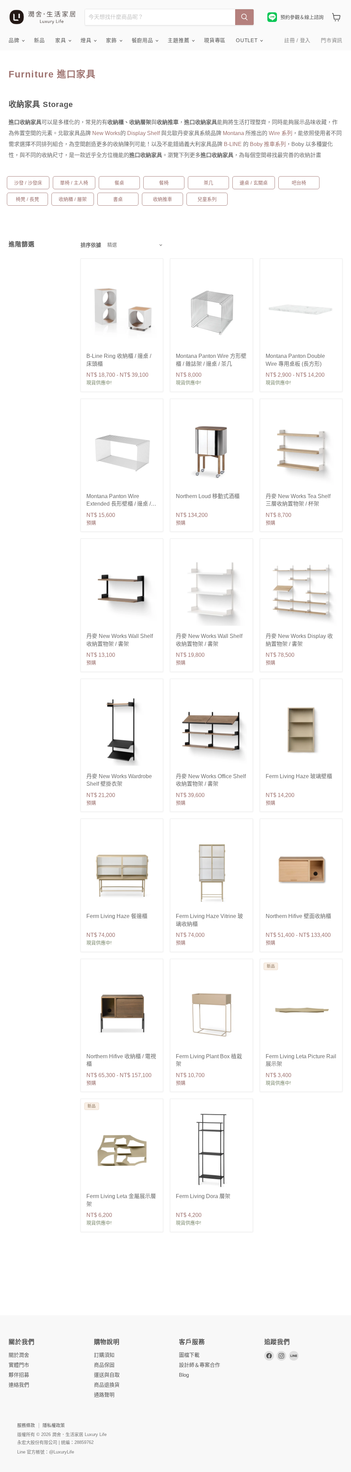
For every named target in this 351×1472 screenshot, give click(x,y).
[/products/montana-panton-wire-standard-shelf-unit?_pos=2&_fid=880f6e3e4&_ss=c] (211, 310)
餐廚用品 (143, 40)
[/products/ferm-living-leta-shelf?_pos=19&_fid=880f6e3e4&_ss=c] (121, 1150)
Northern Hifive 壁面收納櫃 (298, 916)
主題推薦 (179, 40)
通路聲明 (104, 1395)
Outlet (247, 40)
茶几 (208, 182)
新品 (39, 40)
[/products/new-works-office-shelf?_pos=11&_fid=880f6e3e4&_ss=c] (211, 730)
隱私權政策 (54, 1425)
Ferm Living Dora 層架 (203, 1196)
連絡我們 (19, 1385)
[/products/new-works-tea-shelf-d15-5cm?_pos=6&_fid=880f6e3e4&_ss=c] (301, 450)
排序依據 (91, 245)
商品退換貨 (107, 1385)
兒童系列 (207, 199)
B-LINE (233, 144)
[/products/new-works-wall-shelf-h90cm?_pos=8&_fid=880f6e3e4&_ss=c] (211, 590)
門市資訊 (331, 40)
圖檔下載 (189, 1355)
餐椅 (164, 182)
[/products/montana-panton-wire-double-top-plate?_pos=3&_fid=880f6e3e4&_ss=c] (301, 310)
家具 (61, 40)
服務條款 (26, 1425)
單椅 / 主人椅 (74, 182)
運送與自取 (107, 1375)
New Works (106, 133)
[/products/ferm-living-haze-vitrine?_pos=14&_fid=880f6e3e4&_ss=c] (211, 870)
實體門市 (19, 1365)
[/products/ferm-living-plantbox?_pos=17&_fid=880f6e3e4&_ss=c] (211, 1010)
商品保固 (104, 1365)
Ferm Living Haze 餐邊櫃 (116, 916)
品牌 (15, 40)
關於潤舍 (19, 1355)
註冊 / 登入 (297, 40)
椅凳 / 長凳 (27, 199)
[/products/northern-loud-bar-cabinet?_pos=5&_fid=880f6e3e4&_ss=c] (211, 450)
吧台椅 (299, 182)
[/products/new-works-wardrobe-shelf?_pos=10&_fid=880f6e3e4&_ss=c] (121, 730)
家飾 (112, 40)
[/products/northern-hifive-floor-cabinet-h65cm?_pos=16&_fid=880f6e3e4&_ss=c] (121, 1010)
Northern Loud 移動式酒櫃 (208, 496)
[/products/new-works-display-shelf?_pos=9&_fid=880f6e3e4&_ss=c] (301, 590)
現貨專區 (215, 40)
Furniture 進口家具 (52, 74)
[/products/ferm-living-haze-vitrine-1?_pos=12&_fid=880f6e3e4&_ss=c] (301, 730)
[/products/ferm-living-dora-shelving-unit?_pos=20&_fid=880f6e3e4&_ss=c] (211, 1150)
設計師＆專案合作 (199, 1365)
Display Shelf (143, 133)
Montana (233, 133)
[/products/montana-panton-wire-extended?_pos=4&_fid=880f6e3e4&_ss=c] (121, 450)
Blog (184, 1375)
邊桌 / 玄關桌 (254, 182)
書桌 (118, 199)
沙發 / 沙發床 (28, 182)
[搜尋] (244, 17)
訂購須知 (104, 1355)
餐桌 (119, 182)
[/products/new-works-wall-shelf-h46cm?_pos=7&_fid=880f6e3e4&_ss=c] (121, 590)
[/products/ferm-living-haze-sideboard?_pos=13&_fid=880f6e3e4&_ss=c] (121, 870)
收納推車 (162, 199)
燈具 (87, 40)
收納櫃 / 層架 (73, 199)
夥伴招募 (19, 1375)
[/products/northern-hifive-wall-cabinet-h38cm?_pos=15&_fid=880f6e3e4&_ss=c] (301, 870)
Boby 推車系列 (268, 144)
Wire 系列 (280, 133)
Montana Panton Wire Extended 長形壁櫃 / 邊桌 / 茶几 (118, 504)
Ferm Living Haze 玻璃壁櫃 (299, 776)
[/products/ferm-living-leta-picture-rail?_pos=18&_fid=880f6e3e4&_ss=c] (301, 1010)
